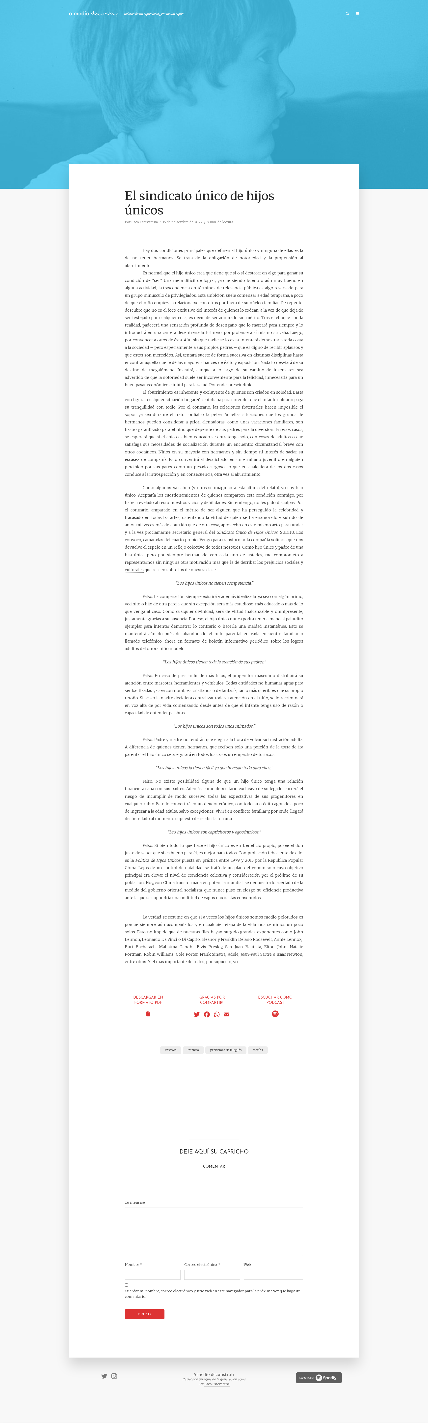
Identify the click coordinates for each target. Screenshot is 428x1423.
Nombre (133, 1264)
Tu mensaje (135, 1202)
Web (247, 1264)
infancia (193, 1050)
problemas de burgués (225, 1050)
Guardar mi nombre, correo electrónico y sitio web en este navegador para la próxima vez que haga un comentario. (212, 1294)
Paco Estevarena (144, 222)
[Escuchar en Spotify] (275, 1015)
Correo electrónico (202, 1264)
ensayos (170, 1050)
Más (369, 14)
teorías (258, 1050)
